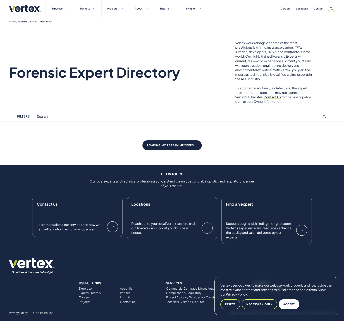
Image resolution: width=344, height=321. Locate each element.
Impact (125, 293)
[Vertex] (25, 8)
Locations (302, 8)
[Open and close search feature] (331, 8)
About (138, 8)
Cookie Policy (43, 313)
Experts (164, 8)
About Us (126, 288)
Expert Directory (90, 293)
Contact (319, 8)
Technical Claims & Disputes (185, 302)
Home (12, 21)
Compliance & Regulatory (184, 293)
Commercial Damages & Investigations (192, 288)
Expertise (57, 8)
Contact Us (127, 302)
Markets (85, 8)
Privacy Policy (236, 294)
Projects (112, 8)
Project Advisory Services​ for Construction (195, 297)
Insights (190, 8)
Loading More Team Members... (172, 145)
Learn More (112, 226)
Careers (285, 8)
